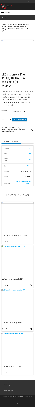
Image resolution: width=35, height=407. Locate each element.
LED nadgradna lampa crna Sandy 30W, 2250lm (17, 235)
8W (30, 153)
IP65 (29, 159)
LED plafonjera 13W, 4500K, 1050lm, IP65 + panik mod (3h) (16, 29)
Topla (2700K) (20, 181)
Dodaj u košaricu (20, 119)
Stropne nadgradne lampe (16, 26)
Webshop (11, 24)
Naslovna (4, 24)
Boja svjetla (4, 110)
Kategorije (7, 12)
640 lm (29, 166)
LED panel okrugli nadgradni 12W (12, 279)
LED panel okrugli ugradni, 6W (11, 366)
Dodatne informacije (11, 141)
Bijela (29, 148)
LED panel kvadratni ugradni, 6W (12, 323)
